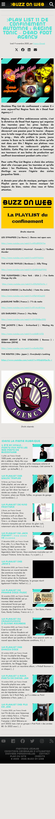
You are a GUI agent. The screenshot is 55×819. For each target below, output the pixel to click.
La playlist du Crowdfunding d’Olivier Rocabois (13, 621)
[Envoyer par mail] (35, 50)
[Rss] (51, 741)
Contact (44, 754)
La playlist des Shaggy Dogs (11, 648)
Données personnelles (20, 754)
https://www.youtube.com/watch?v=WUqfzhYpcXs (25, 360)
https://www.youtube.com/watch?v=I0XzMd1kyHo (23, 284)
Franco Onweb (39, 43)
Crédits (40, 756)
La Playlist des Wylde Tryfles (11, 477)
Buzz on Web (27, 4)
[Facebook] (22, 50)
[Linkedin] (29, 50)
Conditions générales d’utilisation (27, 751)
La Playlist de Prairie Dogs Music (14, 591)
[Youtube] (3, 741)
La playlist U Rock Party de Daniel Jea (14, 677)
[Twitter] (16, 50)
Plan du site (18, 756)
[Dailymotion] (13, 741)
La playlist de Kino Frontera (14, 505)
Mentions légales (27, 749)
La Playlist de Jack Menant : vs (14, 535)
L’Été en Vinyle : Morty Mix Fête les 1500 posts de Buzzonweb (14, 448)
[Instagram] (42, 741)
